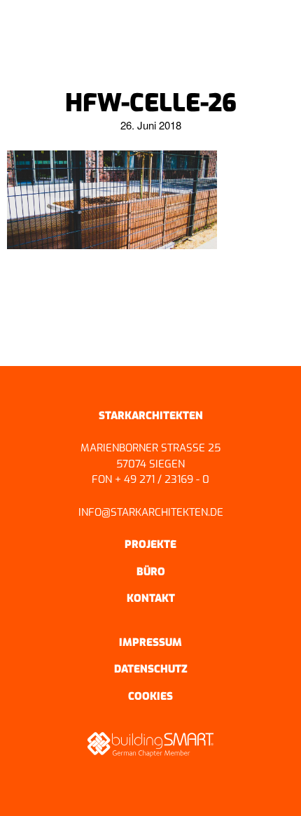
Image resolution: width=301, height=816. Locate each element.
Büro (150, 572)
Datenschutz (151, 669)
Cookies (150, 696)
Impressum (150, 642)
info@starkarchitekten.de (150, 512)
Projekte (150, 544)
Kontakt (151, 598)
